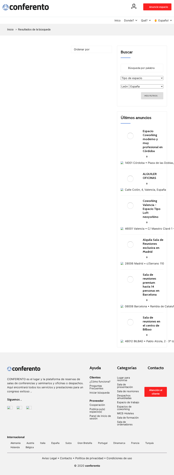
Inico (118, 20)
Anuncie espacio (158, 7)
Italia (42, 442)
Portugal (102, 442)
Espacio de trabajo (128, 402)
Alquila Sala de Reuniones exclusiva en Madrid (153, 246)
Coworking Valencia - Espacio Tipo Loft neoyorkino (151, 209)
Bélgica (30, 447)
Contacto (66, 458)
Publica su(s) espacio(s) (97, 410)
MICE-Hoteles (125, 413)
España (55, 442)
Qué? (144, 20)
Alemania (16, 442)
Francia (135, 442)
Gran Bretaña (84, 442)
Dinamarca (119, 442)
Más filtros (151, 95)
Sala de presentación (125, 386)
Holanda (15, 447)
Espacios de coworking (124, 408)
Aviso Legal (49, 458)
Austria (30, 442)
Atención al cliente (155, 392)
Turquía (149, 442)
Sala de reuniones (128, 391)
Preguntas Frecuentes (96, 387)
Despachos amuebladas (124, 397)
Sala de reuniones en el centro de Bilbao (151, 323)
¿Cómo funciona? (100, 381)
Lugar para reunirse (123, 379)
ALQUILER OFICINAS (150, 176)
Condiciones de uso (119, 458)
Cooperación (97, 404)
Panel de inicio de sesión (100, 417)
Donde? (129, 20)
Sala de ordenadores (125, 423)
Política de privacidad (89, 458)
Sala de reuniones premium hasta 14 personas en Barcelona (151, 284)
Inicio (10, 29)
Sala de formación (128, 417)
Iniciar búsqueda (99, 392)
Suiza (68, 442)
